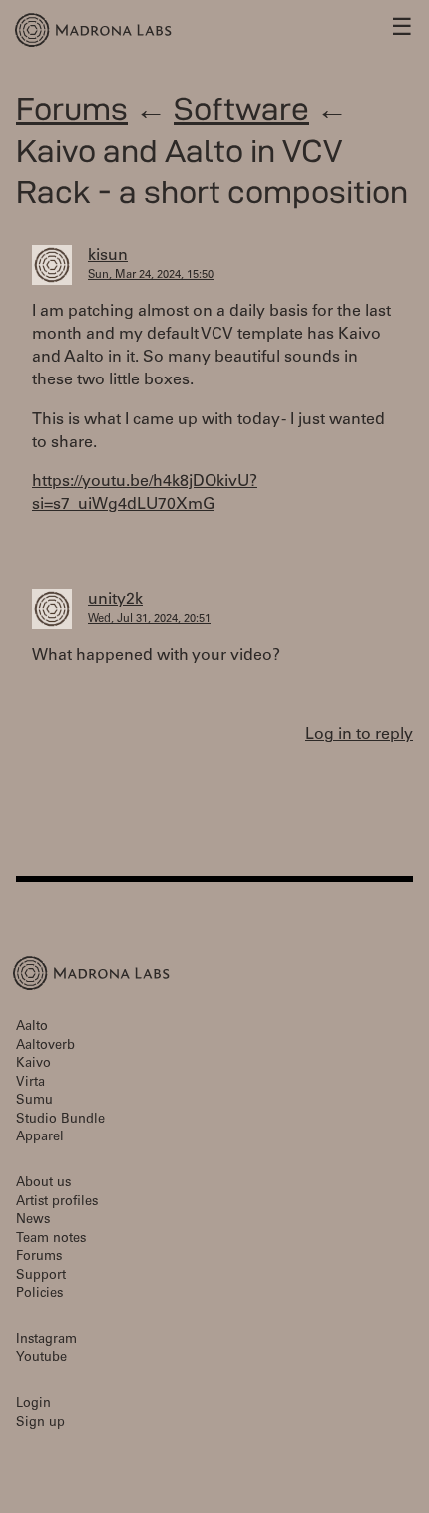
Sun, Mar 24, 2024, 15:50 (151, 275)
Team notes (51, 1239)
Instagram (46, 1340)
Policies (39, 1294)
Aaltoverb (45, 1046)
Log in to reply (359, 735)
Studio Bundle (60, 1120)
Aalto (32, 1027)
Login (33, 1404)
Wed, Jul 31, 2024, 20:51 (149, 619)
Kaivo (33, 1064)
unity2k (115, 600)
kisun (108, 256)
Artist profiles (57, 1202)
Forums (72, 108)
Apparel (40, 1138)
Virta (30, 1083)
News (33, 1220)
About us (43, 1183)
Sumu (34, 1101)
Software (241, 108)
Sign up (40, 1423)
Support (41, 1276)
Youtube (41, 1358)
